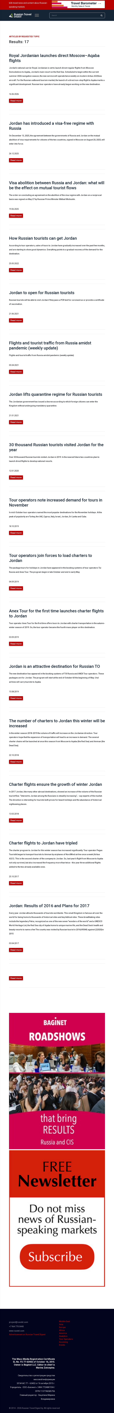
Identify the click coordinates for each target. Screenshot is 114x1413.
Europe (62, 1327)
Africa (62, 1330)
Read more (16, 100)
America (63, 1333)
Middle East (64, 1321)
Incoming (63, 1342)
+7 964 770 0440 (16, 1326)
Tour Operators (66, 1339)
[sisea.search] (101, 15)
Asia (61, 1324)
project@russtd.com (18, 1322)
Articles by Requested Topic (24, 36)
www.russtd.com (16, 1331)
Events (62, 1345)
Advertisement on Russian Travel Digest (27, 1334)
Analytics (63, 1336)
